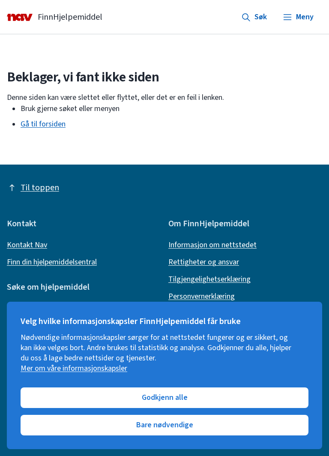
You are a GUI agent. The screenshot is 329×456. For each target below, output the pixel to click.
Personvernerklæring (201, 296)
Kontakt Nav (27, 245)
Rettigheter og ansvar (203, 262)
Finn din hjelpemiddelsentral (52, 262)
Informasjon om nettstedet (212, 245)
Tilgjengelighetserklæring (209, 279)
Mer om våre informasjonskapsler (74, 368)
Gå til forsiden (43, 124)
